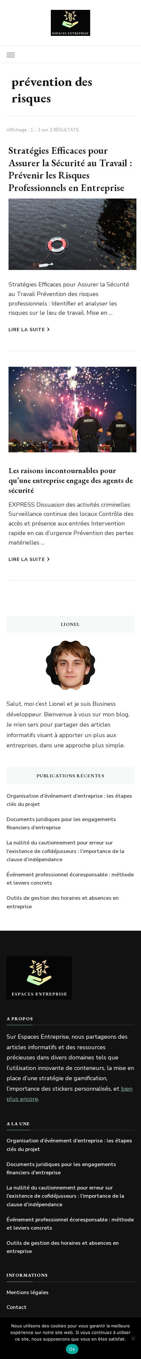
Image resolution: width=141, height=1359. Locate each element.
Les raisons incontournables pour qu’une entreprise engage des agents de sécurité (71, 480)
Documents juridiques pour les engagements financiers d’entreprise (61, 824)
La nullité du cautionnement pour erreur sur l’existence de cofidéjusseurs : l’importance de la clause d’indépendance (65, 851)
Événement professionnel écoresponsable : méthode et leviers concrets (70, 879)
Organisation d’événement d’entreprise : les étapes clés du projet (69, 800)
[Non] (133, 1338)
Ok (72, 1349)
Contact (17, 1307)
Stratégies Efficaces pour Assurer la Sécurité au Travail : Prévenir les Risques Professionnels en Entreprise (70, 169)
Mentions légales (28, 1292)
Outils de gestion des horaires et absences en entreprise (63, 902)
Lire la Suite (27, 330)
